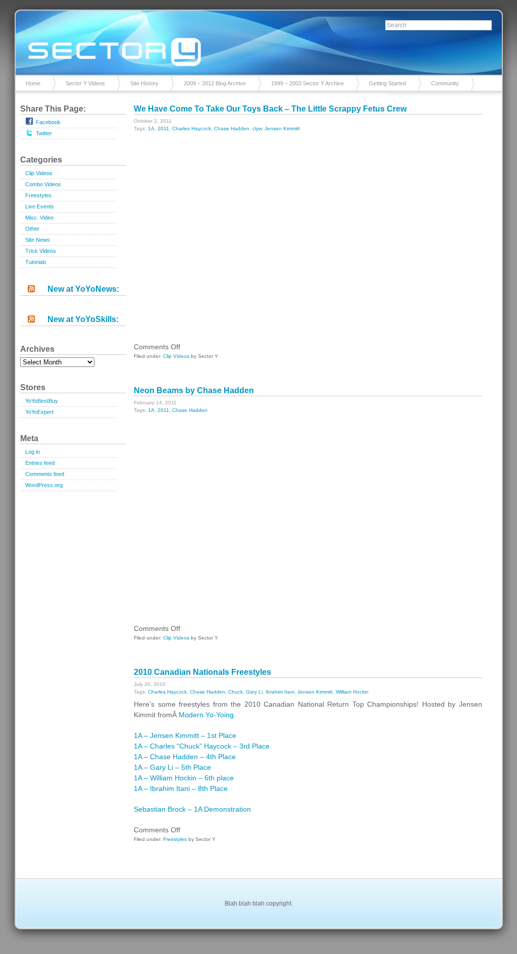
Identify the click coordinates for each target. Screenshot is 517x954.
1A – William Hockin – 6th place (184, 778)
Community (445, 83)
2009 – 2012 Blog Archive (215, 83)
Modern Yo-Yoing (206, 715)
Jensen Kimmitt (282, 128)
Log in (32, 452)
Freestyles (38, 195)
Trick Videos (40, 251)
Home (33, 83)
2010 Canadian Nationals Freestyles (202, 672)
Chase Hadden (231, 128)
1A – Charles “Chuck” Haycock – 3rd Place (202, 746)
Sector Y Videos (85, 83)
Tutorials (35, 262)
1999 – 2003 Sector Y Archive (307, 83)
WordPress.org (44, 485)
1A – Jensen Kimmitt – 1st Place (185, 735)
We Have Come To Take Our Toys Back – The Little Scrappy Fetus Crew (270, 108)
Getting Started (387, 83)
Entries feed (40, 463)
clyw (257, 128)
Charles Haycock (191, 128)
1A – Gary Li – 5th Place (172, 767)
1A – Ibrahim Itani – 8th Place (181, 788)
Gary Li (254, 692)
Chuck (235, 692)
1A (151, 128)
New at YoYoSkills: (83, 319)
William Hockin (352, 692)
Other (32, 229)
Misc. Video (39, 218)
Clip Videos (39, 173)
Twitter (44, 133)
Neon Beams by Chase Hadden (194, 390)
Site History (144, 83)
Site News (37, 240)
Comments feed (44, 474)
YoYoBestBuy (41, 401)
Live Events (39, 206)
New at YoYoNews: (83, 289)
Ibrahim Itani (280, 692)
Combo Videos (43, 184)
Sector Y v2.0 (258, 40)
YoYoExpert (39, 412)
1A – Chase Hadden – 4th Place (185, 757)
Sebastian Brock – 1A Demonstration (192, 809)
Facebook (48, 122)
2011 (163, 128)
